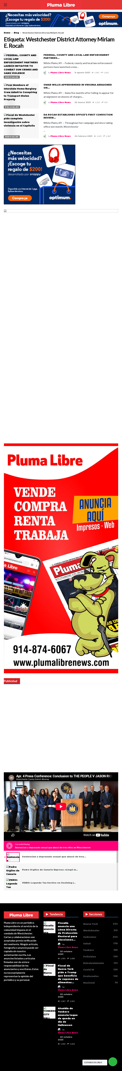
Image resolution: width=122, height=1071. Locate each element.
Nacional (100, 982)
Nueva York (100, 923)
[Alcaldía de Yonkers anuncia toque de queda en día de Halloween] (49, 1013)
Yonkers (100, 950)
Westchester (100, 930)
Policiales (12, 107)
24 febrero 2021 (83, 136)
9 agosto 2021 (82, 72)
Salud (100, 943)
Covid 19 (100, 969)
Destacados (100, 976)
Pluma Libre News (61, 72)
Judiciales (12, 77)
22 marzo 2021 (83, 102)
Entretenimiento (100, 963)
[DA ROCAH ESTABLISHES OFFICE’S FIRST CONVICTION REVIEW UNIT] (21, 125)
